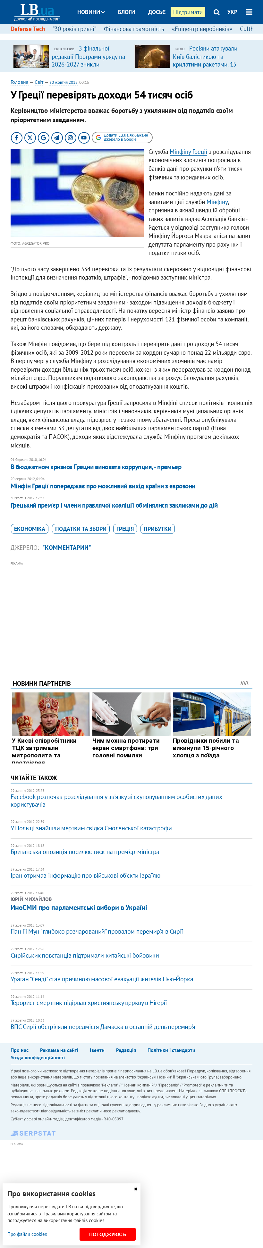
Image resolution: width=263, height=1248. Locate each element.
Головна (20, 82)
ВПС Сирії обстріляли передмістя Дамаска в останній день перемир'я (103, 1027)
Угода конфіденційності (38, 1057)
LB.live (137, 36)
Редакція (126, 1050)
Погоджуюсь (107, 1234)
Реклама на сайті (59, 1050)
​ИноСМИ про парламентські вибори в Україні (79, 907)
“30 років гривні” (74, 29)
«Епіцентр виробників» (202, 29)
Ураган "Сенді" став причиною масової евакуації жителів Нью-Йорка (102, 979)
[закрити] (135, 1189)
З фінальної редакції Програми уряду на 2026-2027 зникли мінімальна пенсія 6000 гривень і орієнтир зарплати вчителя (88, 67)
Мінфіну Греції (188, 151)
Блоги (126, 12)
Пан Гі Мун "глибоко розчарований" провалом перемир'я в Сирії (97, 931)
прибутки (158, 529)
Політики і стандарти (171, 1050)
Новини (88, 12)
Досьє (156, 12)
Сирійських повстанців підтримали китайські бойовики (85, 955)
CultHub (250, 29)
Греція (125, 529)
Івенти (97, 1050)
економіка (29, 529)
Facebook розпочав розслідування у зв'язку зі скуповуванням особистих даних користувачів (116, 801)
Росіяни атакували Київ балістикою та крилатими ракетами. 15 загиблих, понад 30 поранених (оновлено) (205, 63)
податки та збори (80, 529)
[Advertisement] (131, 612)
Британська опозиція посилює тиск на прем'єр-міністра (85, 852)
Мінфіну (217, 202)
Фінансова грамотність (134, 29)
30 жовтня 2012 (63, 82)
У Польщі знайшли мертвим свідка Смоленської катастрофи (91, 828)
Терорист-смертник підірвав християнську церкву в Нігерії (89, 1003)
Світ (39, 82)
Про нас (20, 1050)
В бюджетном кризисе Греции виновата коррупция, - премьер (96, 466)
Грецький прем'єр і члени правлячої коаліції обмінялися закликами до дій (114, 505)
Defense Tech (28, 29)
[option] (71, 56)
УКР (232, 11)
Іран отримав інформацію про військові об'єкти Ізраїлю (85, 875)
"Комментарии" (66, 547)
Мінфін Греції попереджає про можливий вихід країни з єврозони (103, 486)
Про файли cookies (27, 1234)
